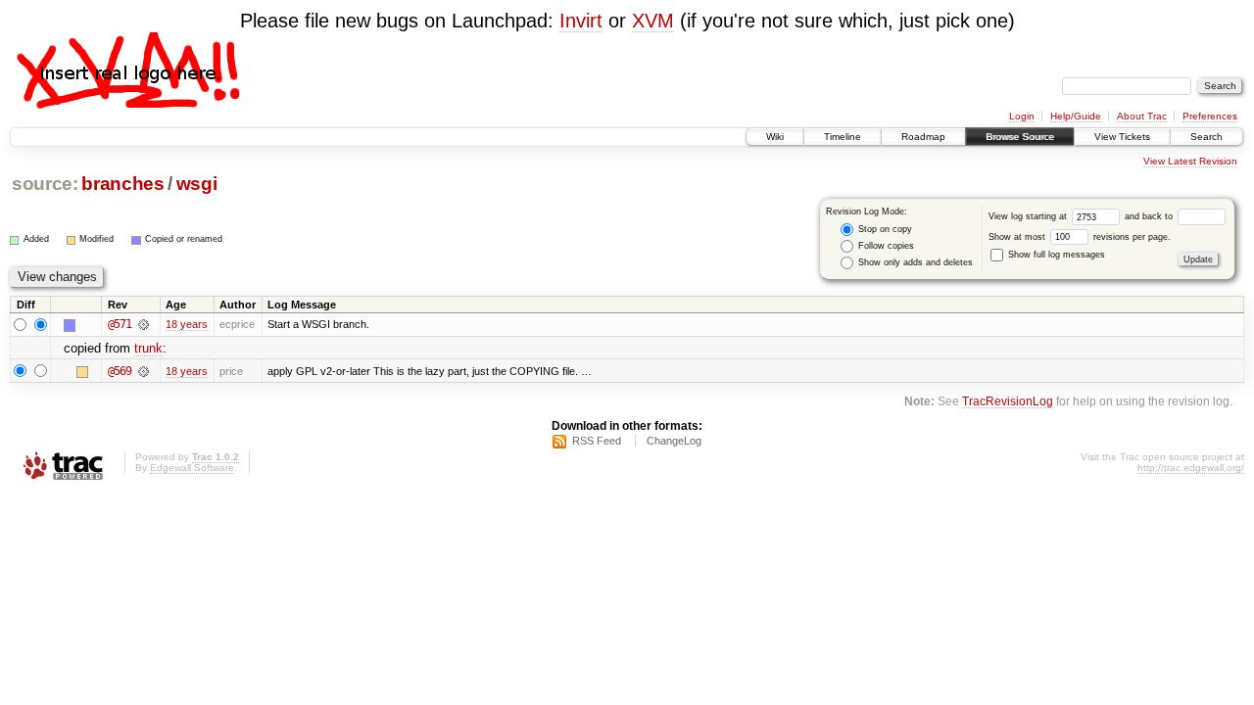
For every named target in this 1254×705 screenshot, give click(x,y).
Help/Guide (1075, 116)
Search (1206, 136)
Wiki (775, 136)
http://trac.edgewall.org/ (1190, 467)
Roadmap (923, 136)
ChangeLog (674, 440)
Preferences (1209, 116)
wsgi (196, 183)
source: (45, 183)
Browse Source (1020, 136)
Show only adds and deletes (914, 262)
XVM (653, 20)
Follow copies (884, 246)
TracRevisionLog (1007, 401)
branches (122, 183)
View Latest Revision (1190, 161)
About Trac (1142, 116)
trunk (148, 348)
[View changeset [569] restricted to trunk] (143, 371)
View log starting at (1029, 216)
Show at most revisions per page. (1080, 237)
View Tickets (1122, 136)
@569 (119, 371)
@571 (119, 324)
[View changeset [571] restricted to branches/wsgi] (143, 324)
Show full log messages (1055, 254)
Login (1022, 116)
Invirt (581, 20)
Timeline (842, 136)
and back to (1150, 216)
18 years (187, 324)
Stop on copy (883, 229)
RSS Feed (596, 440)
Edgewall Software (192, 467)
